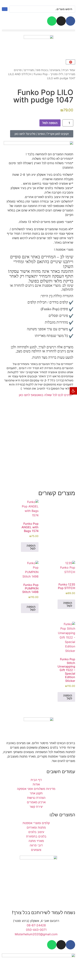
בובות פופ (42, 70)
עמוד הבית (68, 70)
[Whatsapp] (51, 21)
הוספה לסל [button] (31, 547)
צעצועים (55, 70)
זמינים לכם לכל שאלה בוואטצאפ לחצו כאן (45, 395)
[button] (38, 30)
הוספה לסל (50, 123)
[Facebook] (70, 21)
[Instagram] (61, 21)
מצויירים (29, 70)
